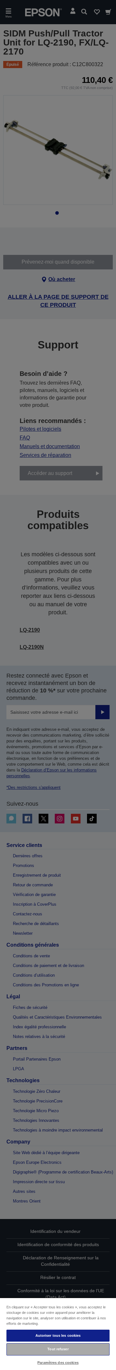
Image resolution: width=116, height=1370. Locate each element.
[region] (58, 1333)
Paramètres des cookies (58, 1363)
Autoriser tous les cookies (58, 1335)
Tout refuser (57, 1349)
